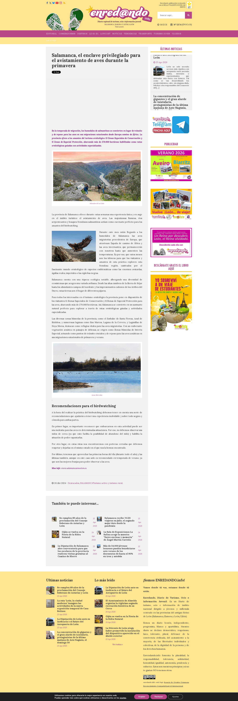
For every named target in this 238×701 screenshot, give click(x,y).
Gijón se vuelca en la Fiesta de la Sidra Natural (73, 534)
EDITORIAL (51, 33)
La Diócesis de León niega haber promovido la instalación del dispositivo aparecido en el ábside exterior (123, 632)
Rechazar (159, 696)
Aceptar (141, 696)
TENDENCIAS (130, 33)
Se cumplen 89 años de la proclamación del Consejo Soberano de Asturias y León (73, 522)
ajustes (123, 698)
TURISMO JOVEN (162, 33)
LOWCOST (105, 33)
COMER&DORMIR (67, 33)
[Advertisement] (97, 104)
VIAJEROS (176, 33)
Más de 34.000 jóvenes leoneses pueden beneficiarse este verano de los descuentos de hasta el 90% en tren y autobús (119, 551)
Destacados (73, 483)
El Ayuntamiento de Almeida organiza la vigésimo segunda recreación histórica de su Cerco (122, 604)
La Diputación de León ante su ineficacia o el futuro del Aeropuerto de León (73, 622)
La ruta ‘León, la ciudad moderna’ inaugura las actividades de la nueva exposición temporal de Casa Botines (72, 605)
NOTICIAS (117, 33)
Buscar (188, 15)
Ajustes (175, 696)
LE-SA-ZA (93, 33)
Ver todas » (117, 644)
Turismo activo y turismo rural (107, 483)
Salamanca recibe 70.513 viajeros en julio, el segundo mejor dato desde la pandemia (119, 522)
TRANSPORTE (145, 33)
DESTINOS (82, 33)
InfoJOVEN (51, 40)
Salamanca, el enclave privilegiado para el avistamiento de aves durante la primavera (96, 60)
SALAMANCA (86, 483)
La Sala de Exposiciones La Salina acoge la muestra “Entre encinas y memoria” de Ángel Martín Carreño (118, 536)
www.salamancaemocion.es (73, 468)
